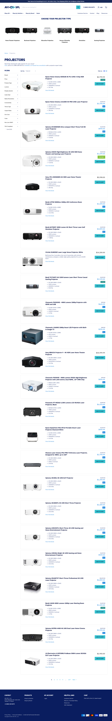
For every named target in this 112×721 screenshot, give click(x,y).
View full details (49, 90)
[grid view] (104, 71)
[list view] (106, 71)
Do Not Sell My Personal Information (31, 714)
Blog (98, 13)
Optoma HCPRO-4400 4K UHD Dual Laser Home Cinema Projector (65, 629)
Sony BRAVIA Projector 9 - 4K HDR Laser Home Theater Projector (65, 353)
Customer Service (83, 13)
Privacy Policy (8, 714)
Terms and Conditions (17, 714)
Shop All (7, 13)
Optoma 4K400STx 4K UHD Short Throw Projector (63, 503)
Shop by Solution (18, 13)
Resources (104, 13)
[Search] (78, 7)
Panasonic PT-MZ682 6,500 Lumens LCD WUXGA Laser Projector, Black (64, 404)
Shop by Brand (30, 13)
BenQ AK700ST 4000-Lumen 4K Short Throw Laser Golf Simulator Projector (65, 228)
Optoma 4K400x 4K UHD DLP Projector (59, 478)
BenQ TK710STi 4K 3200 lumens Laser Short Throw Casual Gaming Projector (66, 278)
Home (6, 53)
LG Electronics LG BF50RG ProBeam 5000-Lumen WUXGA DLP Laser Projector (65, 654)
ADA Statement (68, 705)
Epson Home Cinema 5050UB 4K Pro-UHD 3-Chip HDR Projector (64, 78)
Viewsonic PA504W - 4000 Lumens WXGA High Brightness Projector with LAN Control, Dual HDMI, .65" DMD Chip (66, 379)
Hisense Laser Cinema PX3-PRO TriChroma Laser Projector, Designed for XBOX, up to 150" (66, 454)
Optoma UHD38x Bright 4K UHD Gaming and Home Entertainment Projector (63, 554)
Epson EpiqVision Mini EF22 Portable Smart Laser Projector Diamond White (63, 429)
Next (74, 679)
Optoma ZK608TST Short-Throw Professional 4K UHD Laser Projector (64, 579)
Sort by (22, 71)
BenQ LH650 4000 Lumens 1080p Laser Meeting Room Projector (64, 604)
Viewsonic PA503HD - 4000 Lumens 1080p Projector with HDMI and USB (66, 303)
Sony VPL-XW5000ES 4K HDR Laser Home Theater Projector (63, 178)
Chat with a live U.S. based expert (92, 698)
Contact (92, 13)
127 (69, 679)
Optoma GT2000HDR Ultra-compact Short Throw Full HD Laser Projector (65, 128)
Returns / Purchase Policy (71, 700)
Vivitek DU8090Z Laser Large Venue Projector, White (64, 252)
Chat (6, 65)
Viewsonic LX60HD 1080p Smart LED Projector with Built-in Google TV (66, 328)
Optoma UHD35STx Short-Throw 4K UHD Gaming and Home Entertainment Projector (64, 529)
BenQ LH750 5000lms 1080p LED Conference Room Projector (63, 203)
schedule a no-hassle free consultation (35, 65)
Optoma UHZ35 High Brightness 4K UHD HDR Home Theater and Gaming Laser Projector (63, 153)
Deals (38, 13)
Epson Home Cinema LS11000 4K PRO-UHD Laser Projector (66, 102)
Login (45, 698)
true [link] (9, 129)
